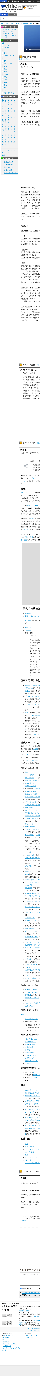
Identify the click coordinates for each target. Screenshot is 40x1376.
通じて (30, 122)
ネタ (23, 236)
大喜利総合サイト (31, 1052)
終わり (31, 396)
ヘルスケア (7, 74)
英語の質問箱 (8, 167)
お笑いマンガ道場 (31, 818)
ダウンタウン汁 (30, 802)
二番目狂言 (33, 197)
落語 (26, 1144)
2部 (31, 195)
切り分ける (33, 377)
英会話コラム (8, 162)
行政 (34, 268)
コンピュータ (8, 50)
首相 (33, 252)
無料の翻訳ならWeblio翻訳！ (31, 7)
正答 (34, 274)
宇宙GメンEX (30, 871)
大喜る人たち (29, 1006)
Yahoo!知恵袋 (30, 1044)
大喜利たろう (29, 1058)
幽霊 (31, 537)
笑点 (23, 122)
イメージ (35, 230)
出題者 (29, 241)
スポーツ (7, 80)
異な (36, 205)
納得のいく (31, 277)
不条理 (35, 749)
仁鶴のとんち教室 (31, 794)
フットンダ (29, 824)
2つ (22, 307)
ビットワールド (30, 931)
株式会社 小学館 (24, 1311)
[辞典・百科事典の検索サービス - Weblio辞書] (11, 7)
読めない (35, 258)
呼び (28, 200)
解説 (23, 263)
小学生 (24, 293)
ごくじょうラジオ (31, 882)
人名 (5, 88)
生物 (5, 82)
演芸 (36, 95)
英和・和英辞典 (26, 1)
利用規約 (6, 1341)
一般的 (35, 122)
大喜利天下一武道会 (32, 998)
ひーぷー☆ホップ (31, 928)
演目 (30, 84)
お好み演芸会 (29, 778)
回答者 (24, 81)
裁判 (25, 540)
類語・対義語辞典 (13, 1)
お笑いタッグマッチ (32, 783)
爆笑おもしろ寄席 (31, 780)
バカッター (29, 1160)
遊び (27, 393)
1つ (25, 290)
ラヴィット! (29, 947)
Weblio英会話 (8, 165)
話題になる (28, 301)
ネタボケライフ (30, 1042)
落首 (26, 1155)
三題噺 (32, 114)
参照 (23, 1197)
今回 (22, 288)
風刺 (22, 282)
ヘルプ (5, 1339)
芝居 (25, 382)
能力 (28, 298)
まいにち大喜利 (30, 978)
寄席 (28, 203)
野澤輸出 (28, 995)
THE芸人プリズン (31, 937)
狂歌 (31, 616)
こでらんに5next (31, 964)
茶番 (26, 712)
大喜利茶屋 (29, 1047)
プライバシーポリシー (10, 1343)
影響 (26, 86)
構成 (34, 195)
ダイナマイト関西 (33, 760)
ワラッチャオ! (30, 918)
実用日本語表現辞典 (30, 57)
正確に (37, 266)
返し (26, 320)
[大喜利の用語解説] (4, 15)
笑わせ (31, 290)
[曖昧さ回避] (26, 467)
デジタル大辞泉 (28, 365)
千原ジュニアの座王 (32, 829)
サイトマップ (7, 1346)
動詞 (34, 317)
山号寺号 (28, 630)
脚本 (26, 195)
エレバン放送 (29, 1152)
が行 (26, 100)
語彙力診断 (8, 170)
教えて (37, 241)
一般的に (28, 230)
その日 (37, 100)
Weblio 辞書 (5, 23)
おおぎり (30, 67)
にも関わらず (31, 296)
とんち (26, 529)
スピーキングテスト (11, 173)
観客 (31, 116)
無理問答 (28, 627)
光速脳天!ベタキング (32, 945)
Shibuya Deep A (30, 826)
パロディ (28, 620)
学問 (5, 66)
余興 (25, 84)
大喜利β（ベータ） (31, 1061)
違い (36, 239)
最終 (37, 200)
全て (3, 43)
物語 (23, 114)
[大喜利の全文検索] (12, 15)
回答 (23, 249)
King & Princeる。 (31, 967)
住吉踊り (28, 685)
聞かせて (28, 244)
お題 (22, 103)
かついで (34, 380)
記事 (31, 1190)
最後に (26, 95)
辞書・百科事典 (15, 23)
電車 (5, 53)
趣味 (5, 77)
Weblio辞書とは (8, 1335)
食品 (5, 85)
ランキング (26, 59)
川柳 (26, 616)
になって (27, 282)
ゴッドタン (29, 866)
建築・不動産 (8, 64)
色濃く (32, 86)
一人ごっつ (29, 754)
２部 (33, 200)
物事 (26, 396)
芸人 (26, 537)
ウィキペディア (28, 443)
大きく (27, 377)
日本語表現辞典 (27, 23)
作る (28, 114)
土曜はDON (29, 975)
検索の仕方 (6, 1337)
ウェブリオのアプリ (31, 1335)
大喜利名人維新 (30, 1055)
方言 (5, 90)
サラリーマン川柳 (31, 1157)
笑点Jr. (24, 1190)
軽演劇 (36, 734)
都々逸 (36, 616)
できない (36, 309)
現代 (30, 97)
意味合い (36, 312)
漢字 (31, 205)
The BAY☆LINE (30, 920)
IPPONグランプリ (31, 992)
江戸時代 (27, 385)
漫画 (22, 1014)
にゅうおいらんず (33, 696)
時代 (28, 216)
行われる (31, 95)
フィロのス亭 (29, 855)
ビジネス (7, 45)
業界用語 (7, 48)
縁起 (27, 380)
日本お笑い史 (29, 1146)
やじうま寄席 (29, 775)
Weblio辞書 (22, 1322)
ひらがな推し (29, 835)
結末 (37, 396)
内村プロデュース (31, 810)
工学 (5, 61)
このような (29, 274)
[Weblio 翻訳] (24, 8)
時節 (36, 282)
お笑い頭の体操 (30, 791)
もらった (28, 103)
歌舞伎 (35, 192)
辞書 (3, 1)
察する (24, 298)
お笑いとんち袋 (30, 786)
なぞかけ (28, 613)
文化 (5, 69)
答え (33, 244)
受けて (37, 86)
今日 (22, 78)
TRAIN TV (36, 1077)
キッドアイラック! (31, 1019)
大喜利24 (28, 1063)
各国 (31, 268)
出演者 (23, 1195)
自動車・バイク (9, 56)
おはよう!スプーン (31, 885)
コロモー (28, 1050)
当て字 (34, 208)
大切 (36, 505)
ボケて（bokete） (31, 1039)
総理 (28, 252)
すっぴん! (28, 888)
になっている (33, 320)
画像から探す (29, 1337)
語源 (28, 192)
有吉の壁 (28, 959)
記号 (3, 155)
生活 (5, 72)
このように (24, 214)
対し (22, 268)
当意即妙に (34, 81)
